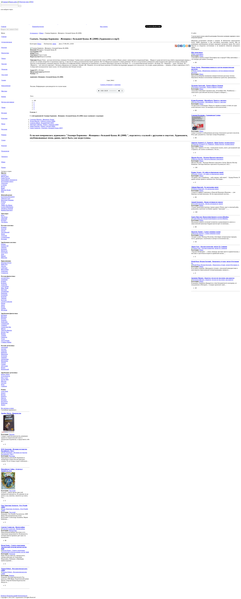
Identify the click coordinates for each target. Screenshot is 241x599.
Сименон (4, 386)
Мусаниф (4, 310)
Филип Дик (5, 332)
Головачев (4, 295)
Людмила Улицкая (7, 208)
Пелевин (4, 400)
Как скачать (104, 26)
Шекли (3, 328)
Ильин (3, 367)
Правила (3, 595)
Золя (2, 254)
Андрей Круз (5, 278)
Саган (3, 203)
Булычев (3, 296)
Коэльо (3, 394)
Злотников (4, 347)
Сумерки (4, 185)
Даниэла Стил (5, 198)
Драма (3, 107)
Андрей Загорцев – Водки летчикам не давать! (207, 202)
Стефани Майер (6, 342)
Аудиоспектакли (6, 42)
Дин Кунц (4, 217)
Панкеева (4, 293)
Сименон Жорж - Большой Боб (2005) (42, 123)
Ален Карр (4, 391)
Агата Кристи (5, 376)
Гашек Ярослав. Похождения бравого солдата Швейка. (210, 217)
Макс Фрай (4, 288)
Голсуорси (4, 252)
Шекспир (4, 257)
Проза (3, 124)
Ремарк (3, 244)
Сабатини (4, 268)
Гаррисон (4, 337)
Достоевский (5, 232)
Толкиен (3, 320)
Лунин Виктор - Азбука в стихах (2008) (42, 121)
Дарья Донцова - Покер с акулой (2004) (42, 126)
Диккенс (4, 247)
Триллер (4, 64)
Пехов (3, 306)
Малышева (4, 361)
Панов (3, 303)
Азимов (3, 335)
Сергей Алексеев (6, 301)
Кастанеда (4, 401)
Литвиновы (5, 359)
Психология (5, 151)
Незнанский (5, 369)
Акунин (3, 349)
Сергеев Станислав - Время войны (13, 527)
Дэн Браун (4, 222)
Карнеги (3, 396)
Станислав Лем (6, 327)
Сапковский (5, 323)
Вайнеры (4, 352)
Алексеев (4, 284)
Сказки (3, 80)
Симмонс (4, 325)
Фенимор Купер (6, 262)
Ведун (3, 186)
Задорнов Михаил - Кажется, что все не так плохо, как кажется (212, 278)
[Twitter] (184, 46)
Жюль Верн (5, 269)
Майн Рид (4, 264)
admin (54, 44)
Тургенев (4, 235)
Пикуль (3, 398)
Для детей (4, 75)
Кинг (2, 215)
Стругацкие (5, 286)
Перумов (4, 290)
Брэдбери (4, 315)
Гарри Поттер (5, 178)
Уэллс (3, 339)
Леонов (3, 362)
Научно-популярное (7, 102)
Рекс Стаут (4, 378)
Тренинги (4, 156)
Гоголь (3, 230)
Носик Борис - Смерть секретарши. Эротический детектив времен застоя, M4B (14, 547)
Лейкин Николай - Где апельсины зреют (205, 187)
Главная (3, 26)
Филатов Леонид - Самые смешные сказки (205, 232)
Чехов (3, 234)
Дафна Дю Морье (6, 205)
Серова (3, 364)
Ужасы (3, 58)
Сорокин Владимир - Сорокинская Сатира (205, 115)
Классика (4, 118)
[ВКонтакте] (178, 46)
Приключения (5, 85)
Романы (3, 135)
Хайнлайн (4, 322)
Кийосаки (4, 403)
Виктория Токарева (7, 200)
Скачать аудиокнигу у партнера (110, 84)
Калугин (4, 300)
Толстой (3, 229)
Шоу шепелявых (197, 52)
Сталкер (3, 175)
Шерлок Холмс (6, 190)
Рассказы (4, 129)
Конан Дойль (5, 374)
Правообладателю (38, 26)
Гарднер (3, 383)
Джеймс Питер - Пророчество (11, 413)
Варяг (3, 188)
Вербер (3, 334)
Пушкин (3, 227)
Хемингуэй (4, 246)
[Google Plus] (176, 46)
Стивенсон (4, 273)
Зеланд (3, 393)
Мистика (4, 91)
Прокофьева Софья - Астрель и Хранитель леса (11, 470)
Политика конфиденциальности (17, 595)
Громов (3, 308)
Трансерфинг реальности (9, 180)
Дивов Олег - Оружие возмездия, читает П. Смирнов (209, 246)
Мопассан (4, 251)
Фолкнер (4, 249)
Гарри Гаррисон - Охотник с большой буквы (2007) (46, 128)
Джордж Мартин (6, 330)
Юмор (3, 162)
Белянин (3, 283)
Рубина (3, 202)
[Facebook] (181, 46)
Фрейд (3, 405)
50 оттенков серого (7, 181)
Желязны (4, 317)
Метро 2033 (5, 176)
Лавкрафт (4, 219)
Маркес (3, 256)
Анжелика (4, 271)
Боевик (3, 96)
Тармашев (4, 279)
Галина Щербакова (7, 207)
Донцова (4, 350)
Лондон (3, 266)
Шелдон (3, 381)
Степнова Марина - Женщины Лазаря (42, 119)
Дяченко (3, 298)
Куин (2, 384)
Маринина (4, 354)
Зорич (3, 305)
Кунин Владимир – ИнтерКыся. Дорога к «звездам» (209, 100)
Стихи (3, 140)
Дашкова (4, 357)
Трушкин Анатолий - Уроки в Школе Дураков (207, 85)
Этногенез (4, 183)
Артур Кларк (5, 340)
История (4, 113)
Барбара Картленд (7, 210)
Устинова (4, 356)
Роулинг (3, 318)
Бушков (3, 281)
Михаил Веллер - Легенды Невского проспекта (207, 157)
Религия (4, 145)
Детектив (4, 69)
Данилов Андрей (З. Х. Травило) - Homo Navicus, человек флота (213, 142)
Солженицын (5, 237)
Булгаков (4, 239)
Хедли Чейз (5, 379)
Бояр (2, 191)
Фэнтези (4, 47)
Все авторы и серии (7, 408)
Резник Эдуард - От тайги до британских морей (207, 172)
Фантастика (5, 53)
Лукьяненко (5, 291)
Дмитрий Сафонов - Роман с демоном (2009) (44, 124)
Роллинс (3, 220)
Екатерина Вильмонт (8, 197)
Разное (3, 167)
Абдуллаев (4, 366)
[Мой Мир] (189, 46)
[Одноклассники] (187, 46)
